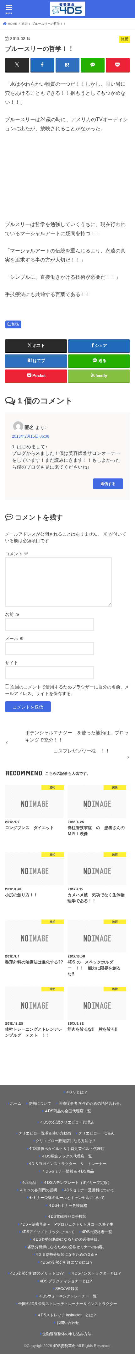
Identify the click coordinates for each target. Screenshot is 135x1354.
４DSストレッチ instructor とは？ (67, 1315)
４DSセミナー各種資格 (67, 1205)
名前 (12, 614)
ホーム (15, 1103)
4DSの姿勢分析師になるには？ (66, 1262)
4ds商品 (29, 1182)
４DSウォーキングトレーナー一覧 (70, 1296)
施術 (15, 324)
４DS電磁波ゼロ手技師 (66, 1216)
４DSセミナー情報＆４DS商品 (68, 1171)
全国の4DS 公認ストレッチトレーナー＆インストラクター (67, 1304)
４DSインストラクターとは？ (96, 1273)
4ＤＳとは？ (77, 1092)
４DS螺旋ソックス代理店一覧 (66, 1156)
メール (14, 638)
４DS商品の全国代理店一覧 (67, 1111)
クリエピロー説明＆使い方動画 (44, 1133)
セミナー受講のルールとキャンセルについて (67, 1198)
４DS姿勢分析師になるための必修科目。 (66, 1239)
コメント (16, 553)
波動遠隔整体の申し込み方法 (66, 1334)
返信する (108, 483)
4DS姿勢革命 (64, 1346)
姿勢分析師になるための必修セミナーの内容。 (66, 1247)
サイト (11, 662)
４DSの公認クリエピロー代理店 (67, 1122)
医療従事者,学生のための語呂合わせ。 (91, 1103)
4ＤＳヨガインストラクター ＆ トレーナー (67, 1164)
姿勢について (40, 1103)
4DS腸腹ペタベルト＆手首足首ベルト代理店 (67, 1149)
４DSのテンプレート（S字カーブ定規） (77, 1182)
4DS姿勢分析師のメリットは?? (37, 1273)
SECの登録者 (66, 1289)
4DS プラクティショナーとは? (66, 1281)
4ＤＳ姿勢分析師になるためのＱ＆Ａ (67, 1254)
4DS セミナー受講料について (89, 1190)
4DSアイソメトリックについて (48, 1232)
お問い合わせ (68, 1322)
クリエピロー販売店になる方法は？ (66, 1141)
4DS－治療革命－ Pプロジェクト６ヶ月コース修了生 (66, 1224)
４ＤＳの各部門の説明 (38, 1190)
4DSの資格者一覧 (97, 1232)
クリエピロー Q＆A (96, 1133)
